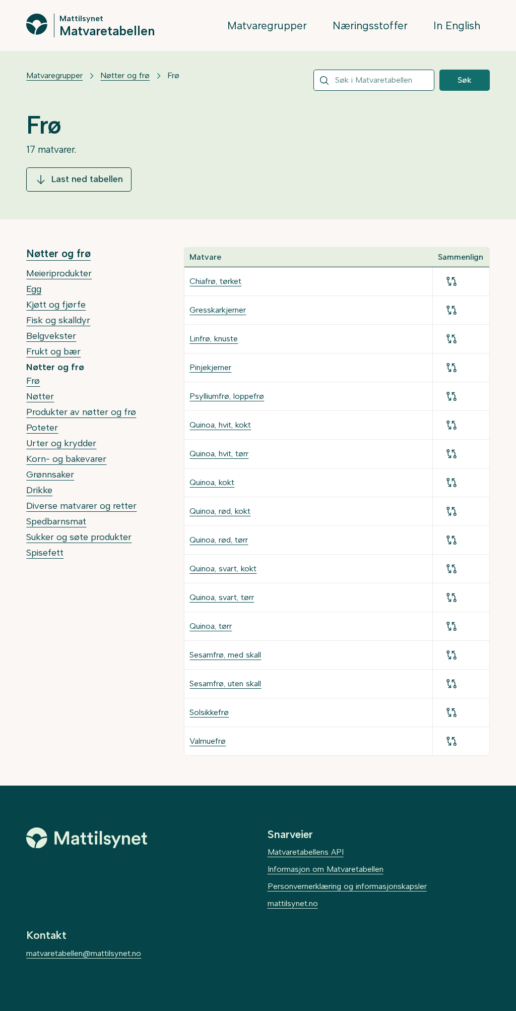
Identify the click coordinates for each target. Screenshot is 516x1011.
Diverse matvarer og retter (81, 505)
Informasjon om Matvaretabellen (325, 869)
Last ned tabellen (87, 179)
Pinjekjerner (210, 367)
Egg (33, 288)
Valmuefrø (207, 741)
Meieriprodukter (59, 273)
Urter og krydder (61, 443)
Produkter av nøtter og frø (81, 412)
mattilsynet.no (293, 903)
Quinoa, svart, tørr (221, 597)
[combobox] (373, 80)
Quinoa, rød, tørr (218, 540)
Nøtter (40, 396)
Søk (465, 80)
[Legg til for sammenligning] (451, 281)
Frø (33, 380)
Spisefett (44, 552)
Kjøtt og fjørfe (56, 304)
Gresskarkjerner (217, 310)
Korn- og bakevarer (66, 458)
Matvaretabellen (106, 30)
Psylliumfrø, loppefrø (226, 396)
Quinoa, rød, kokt (219, 511)
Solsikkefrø (209, 712)
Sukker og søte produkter (79, 537)
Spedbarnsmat (56, 521)
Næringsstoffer (370, 25)
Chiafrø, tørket (215, 281)
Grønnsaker (50, 474)
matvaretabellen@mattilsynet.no (83, 953)
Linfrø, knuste (213, 338)
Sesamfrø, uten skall (225, 683)
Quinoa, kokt (211, 482)
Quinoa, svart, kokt (222, 568)
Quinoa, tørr (210, 626)
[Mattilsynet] (86, 838)
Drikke (39, 490)
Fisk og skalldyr (58, 320)
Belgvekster (51, 335)
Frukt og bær (53, 351)
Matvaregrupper (267, 25)
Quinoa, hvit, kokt (220, 425)
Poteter (42, 427)
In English (456, 25)
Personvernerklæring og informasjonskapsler (347, 886)
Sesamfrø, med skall (225, 655)
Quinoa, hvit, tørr (218, 453)
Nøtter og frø (125, 75)
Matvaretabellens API (306, 852)
